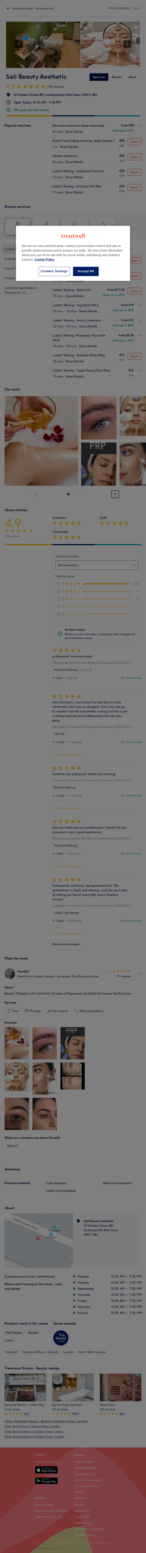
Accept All (86, 271)
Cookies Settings (54, 271)
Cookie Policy (44, 259)
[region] (73, 253)
